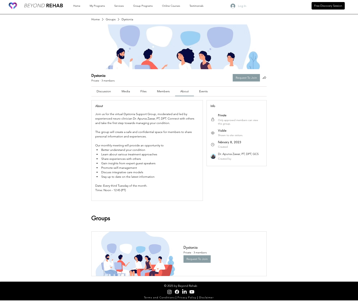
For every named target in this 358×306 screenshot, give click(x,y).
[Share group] (264, 77)
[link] (104, 91)
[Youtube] (192, 292)
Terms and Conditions (160, 297)
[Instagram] (169, 292)
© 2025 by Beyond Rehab (180, 286)
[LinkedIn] (184, 292)
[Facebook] (177, 292)
